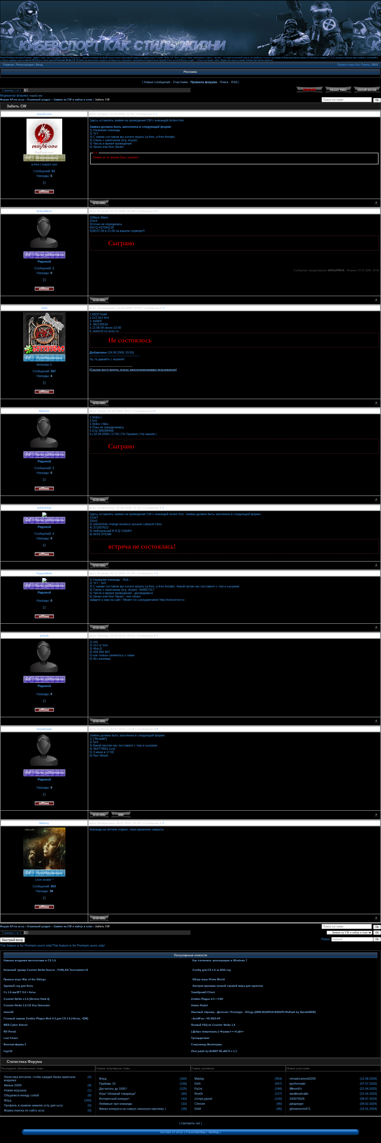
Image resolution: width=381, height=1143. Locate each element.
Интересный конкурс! (114, 1098)
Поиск (224, 82)
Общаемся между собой (21, 1095)
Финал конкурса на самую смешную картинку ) (132, 1108)
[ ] (44, 182)
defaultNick (44, 211)
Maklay (44, 823)
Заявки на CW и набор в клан (73, 99)
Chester (199, 1103)
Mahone (44, 410)
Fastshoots (44, 729)
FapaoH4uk (44, 573)
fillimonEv (296, 1088)
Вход (39, 64)
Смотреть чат (190, 1123)
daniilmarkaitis (299, 1093)
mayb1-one (36, 95)
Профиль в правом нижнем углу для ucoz (33, 1105)
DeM (197, 1108)
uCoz (179, 1132)
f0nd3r (198, 1093)
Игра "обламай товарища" (117, 1093)
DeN (44, 307)
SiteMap (213, 1132)
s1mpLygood (203, 1098)
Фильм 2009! (13, 1085)
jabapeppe (296, 1103)
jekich (44, 635)
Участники (180, 82)
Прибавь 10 (107, 1083)
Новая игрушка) (15, 1090)
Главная (8, 64)
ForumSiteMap (196, 1132)
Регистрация (24, 64)
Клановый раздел (38, 99)
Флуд (7, 1100)
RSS (375, 64)
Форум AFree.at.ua (12, 99)
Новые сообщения (157, 82)
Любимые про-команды (115, 1103)
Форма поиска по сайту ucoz (24, 1110)
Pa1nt (198, 1088)
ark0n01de (44, 507)
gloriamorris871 (300, 1108)
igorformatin (297, 1083)
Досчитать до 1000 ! (113, 1088)
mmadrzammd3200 (303, 1078)
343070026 (297, 1098)
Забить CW (102, 99)
